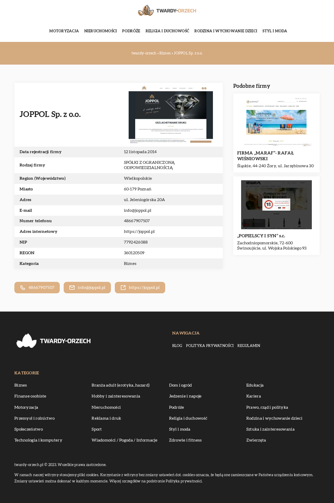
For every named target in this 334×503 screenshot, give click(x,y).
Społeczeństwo (28, 429)
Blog (177, 346)
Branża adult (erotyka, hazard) (121, 385)
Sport (97, 429)
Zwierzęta (256, 440)
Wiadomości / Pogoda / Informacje (124, 440)
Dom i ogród (180, 385)
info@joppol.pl (138, 210)
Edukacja (255, 385)
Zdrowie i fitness (185, 440)
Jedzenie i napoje (185, 396)
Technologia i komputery (38, 440)
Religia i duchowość (167, 31)
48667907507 (137, 221)
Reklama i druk (106, 418)
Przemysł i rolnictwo (34, 418)
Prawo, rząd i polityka (267, 407)
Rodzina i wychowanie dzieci (225, 31)
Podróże (131, 31)
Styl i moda (275, 31)
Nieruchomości (100, 31)
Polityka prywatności (210, 346)
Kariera (253, 396)
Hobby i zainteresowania (116, 396)
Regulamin (248, 346)
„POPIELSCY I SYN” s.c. (261, 236)
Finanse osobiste (30, 396)
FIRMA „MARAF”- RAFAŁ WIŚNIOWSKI (265, 156)
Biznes (130, 264)
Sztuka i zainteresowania (270, 429)
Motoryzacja (64, 31)
